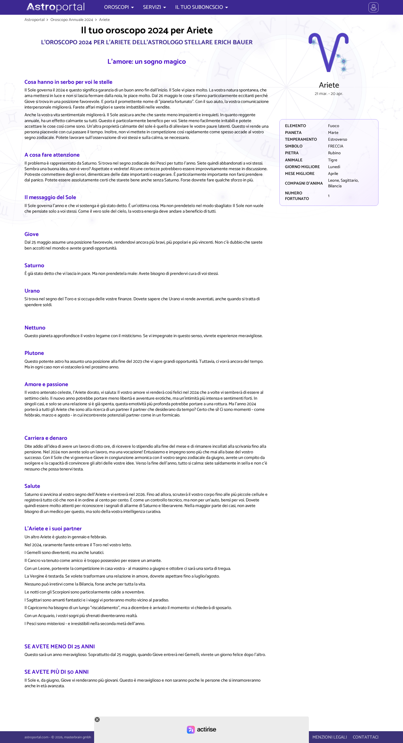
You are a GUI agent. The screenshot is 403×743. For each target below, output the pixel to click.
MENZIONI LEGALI (329, 737)
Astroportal (34, 20)
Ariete (104, 20)
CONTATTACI (366, 737)
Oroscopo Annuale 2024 (71, 20)
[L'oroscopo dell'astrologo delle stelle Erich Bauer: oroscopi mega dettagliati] (54, 7)
